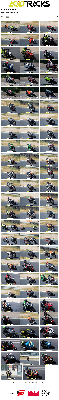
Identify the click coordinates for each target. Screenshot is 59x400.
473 (33, 382)
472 (31, 382)
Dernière (44, 382)
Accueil (3, 16)
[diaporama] (55, 16)
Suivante (39, 382)
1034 (36, 382)
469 (26, 382)
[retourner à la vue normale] (57, 16)
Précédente (20, 382)
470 (27, 382)
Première (15, 382)
